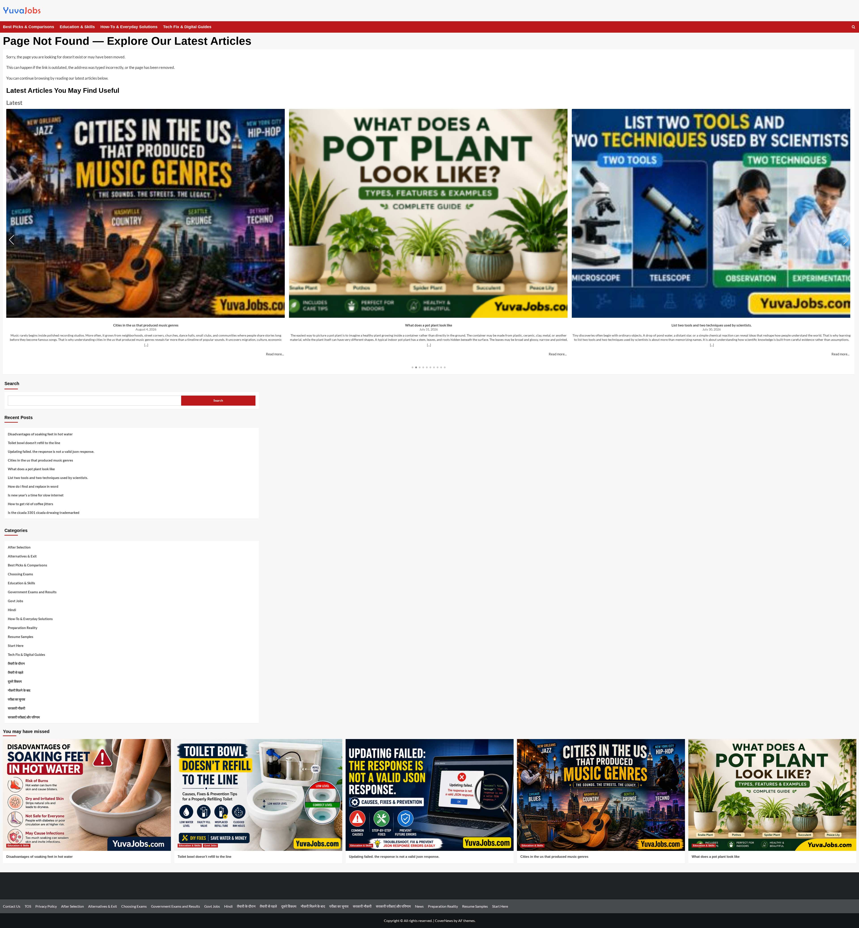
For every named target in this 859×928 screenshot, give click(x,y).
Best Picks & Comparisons (28, 27)
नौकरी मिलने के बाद (19, 690)
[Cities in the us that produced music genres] (601, 795)
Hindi (12, 610)
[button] (853, 27)
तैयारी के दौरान (16, 663)
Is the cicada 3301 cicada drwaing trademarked (43, 513)
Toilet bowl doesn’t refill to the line (34, 443)
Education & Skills (77, 27)
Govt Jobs (15, 601)
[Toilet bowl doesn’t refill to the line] (258, 795)
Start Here (15, 646)
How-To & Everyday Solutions (128, 27)
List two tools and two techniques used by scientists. (712, 325)
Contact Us (11, 906)
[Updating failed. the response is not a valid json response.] (430, 795)
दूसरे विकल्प (15, 681)
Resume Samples (20, 637)
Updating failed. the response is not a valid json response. (51, 451)
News (419, 906)
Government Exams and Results (32, 592)
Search (11, 383)
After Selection (19, 547)
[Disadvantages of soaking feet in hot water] (87, 795)
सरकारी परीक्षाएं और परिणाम (24, 717)
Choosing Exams (20, 574)
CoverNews (444, 920)
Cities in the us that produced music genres (146, 325)
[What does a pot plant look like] (772, 795)
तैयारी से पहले (15, 672)
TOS (28, 906)
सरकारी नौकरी (16, 708)
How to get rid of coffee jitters (30, 504)
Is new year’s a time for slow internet (36, 495)
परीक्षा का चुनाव (16, 699)
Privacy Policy (46, 906)
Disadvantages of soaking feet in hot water (40, 434)
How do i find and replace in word (33, 486)
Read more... (275, 354)
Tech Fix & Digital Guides (187, 27)
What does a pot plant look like (428, 325)
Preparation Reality (22, 628)
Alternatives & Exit (22, 556)
